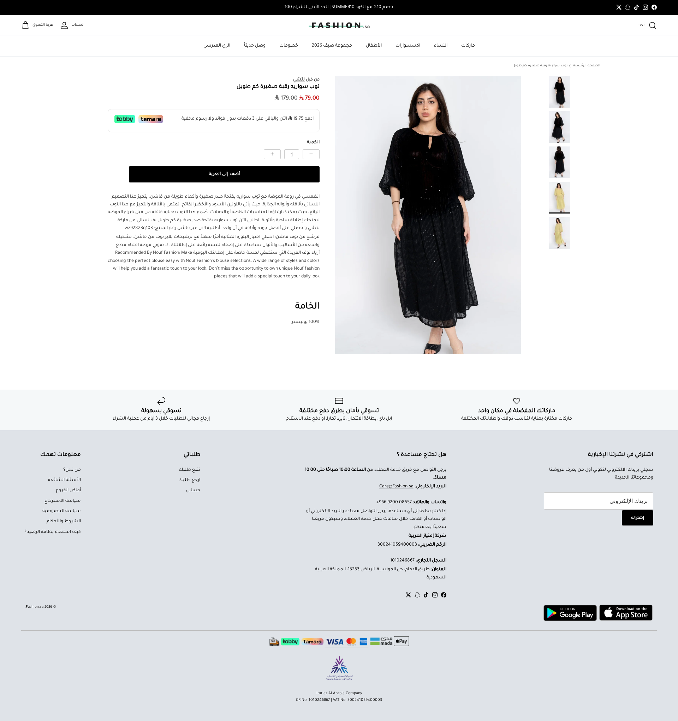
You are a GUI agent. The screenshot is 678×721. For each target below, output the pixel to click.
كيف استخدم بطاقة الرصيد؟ (53, 532)
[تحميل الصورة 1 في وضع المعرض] (428, 215)
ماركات (468, 45)
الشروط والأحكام (64, 521)
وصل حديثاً (255, 45)
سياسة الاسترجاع (62, 501)
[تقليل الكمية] (311, 154)
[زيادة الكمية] (272, 154)
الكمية (313, 142)
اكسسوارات (408, 45)
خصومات (288, 45)
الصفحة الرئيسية (586, 66)
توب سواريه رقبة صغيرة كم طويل (539, 66)
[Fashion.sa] (339, 25)
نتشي (299, 79)
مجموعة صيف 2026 (332, 45)
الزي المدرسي (216, 45)
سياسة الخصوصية (61, 511)
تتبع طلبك (189, 470)
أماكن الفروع (68, 490)
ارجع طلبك (189, 480)
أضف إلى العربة (224, 174)
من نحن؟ (72, 470)
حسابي (193, 490)
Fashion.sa (34, 607)
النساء (440, 45)
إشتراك (637, 518)
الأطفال (374, 45)
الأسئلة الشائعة (64, 480)
